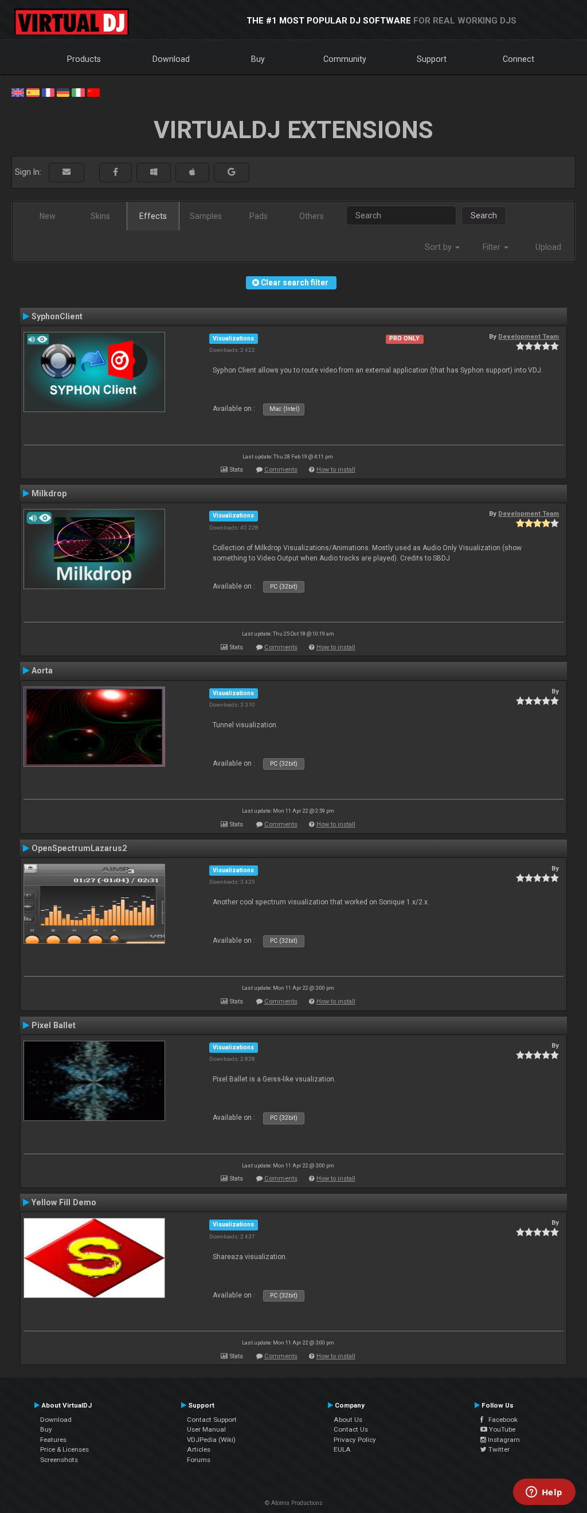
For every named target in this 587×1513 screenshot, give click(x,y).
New (48, 216)
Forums (198, 1460)
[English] (17, 91)
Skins (100, 216)
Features (53, 1440)
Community (344, 59)
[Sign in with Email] (66, 172)
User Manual (206, 1429)
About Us (348, 1420)
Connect (518, 59)
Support (432, 59)
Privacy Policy (355, 1440)
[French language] (48, 91)
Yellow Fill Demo (64, 1202)
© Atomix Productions (294, 1503)
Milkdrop (49, 493)
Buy (258, 59)
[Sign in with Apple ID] (192, 172)
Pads (258, 216)
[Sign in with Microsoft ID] (153, 172)
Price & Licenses (64, 1449)
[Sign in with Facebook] (115, 172)
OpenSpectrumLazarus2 (79, 848)
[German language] (63, 91)
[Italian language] (78, 91)
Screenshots (59, 1460)
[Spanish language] (32, 91)
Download (171, 59)
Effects (153, 216)
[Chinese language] (93, 91)
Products (84, 59)
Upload (548, 247)
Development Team (528, 336)
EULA (342, 1449)
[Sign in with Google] (231, 172)
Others (311, 216)
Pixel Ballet (54, 1025)
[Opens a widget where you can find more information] (544, 1493)
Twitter (498, 1449)
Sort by (439, 247)
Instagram (503, 1440)
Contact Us (351, 1429)
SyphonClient (57, 316)
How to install (335, 469)
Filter (493, 247)
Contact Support (212, 1420)
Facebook (500, 1420)
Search (484, 215)
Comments (281, 469)
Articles (198, 1449)
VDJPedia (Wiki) (211, 1440)
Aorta (42, 670)
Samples (206, 216)
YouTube (501, 1429)
